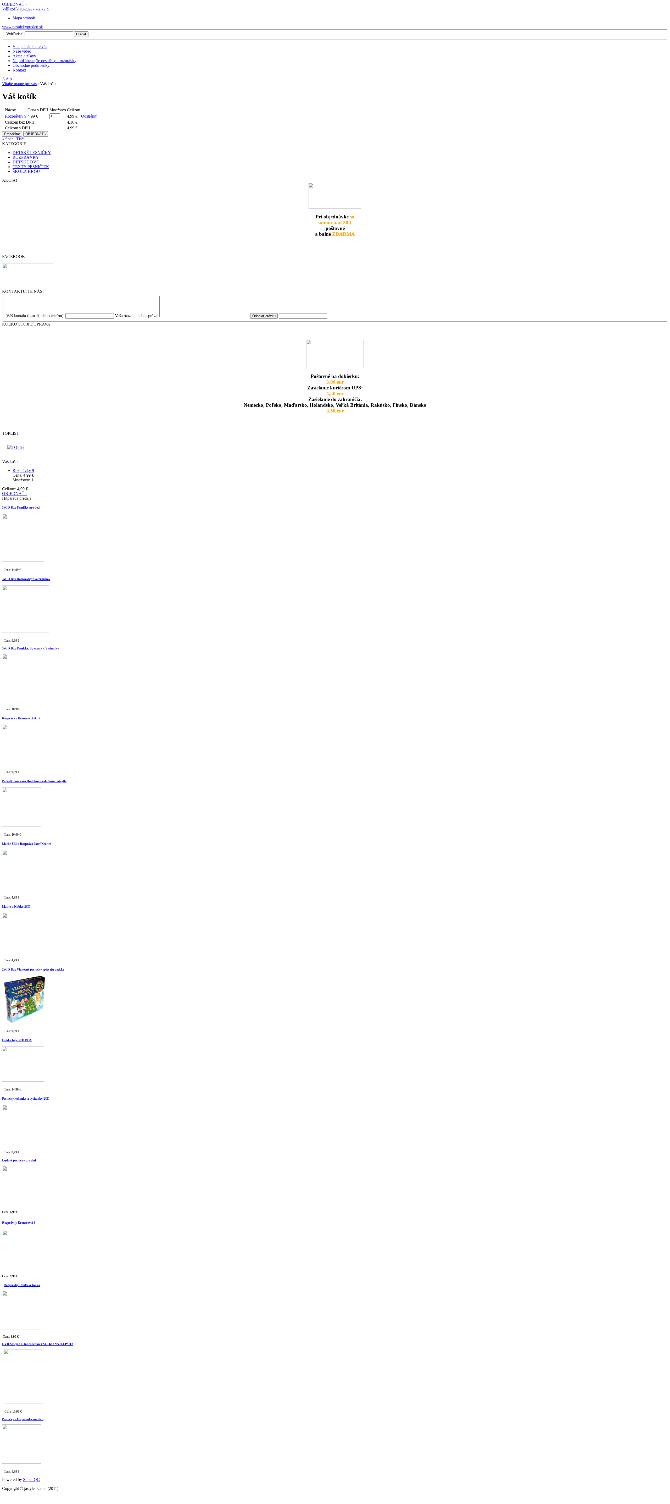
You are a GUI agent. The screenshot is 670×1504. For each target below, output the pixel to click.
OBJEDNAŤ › (14, 4)
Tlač (20, 139)
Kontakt (19, 70)
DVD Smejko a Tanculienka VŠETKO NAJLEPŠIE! (37, 1344)
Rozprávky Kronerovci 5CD (21, 718)
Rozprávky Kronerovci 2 (18, 1223)
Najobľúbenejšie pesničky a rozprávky (44, 60)
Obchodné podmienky (31, 65)
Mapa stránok (24, 18)
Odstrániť (89, 116)
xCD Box (10, 969)
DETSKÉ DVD (26, 162)
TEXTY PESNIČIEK (31, 166)
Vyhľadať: (15, 34)
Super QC (31, 1479)
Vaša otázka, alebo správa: (136, 315)
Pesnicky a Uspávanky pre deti (22, 1419)
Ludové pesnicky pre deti (19, 1160)
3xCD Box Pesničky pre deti (21, 507)
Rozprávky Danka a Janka (22, 1285)
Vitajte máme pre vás (30, 46)
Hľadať (81, 34)
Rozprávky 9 (15, 116)
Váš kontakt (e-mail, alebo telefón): (35, 315)
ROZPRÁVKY (26, 157)
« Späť (7, 139)
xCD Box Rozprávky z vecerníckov (27, 579)
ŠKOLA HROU (26, 171)
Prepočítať (12, 134)
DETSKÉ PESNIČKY (32, 152)
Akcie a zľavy (24, 56)
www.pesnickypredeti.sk (22, 27)
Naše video (22, 51)
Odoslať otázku (264, 316)
